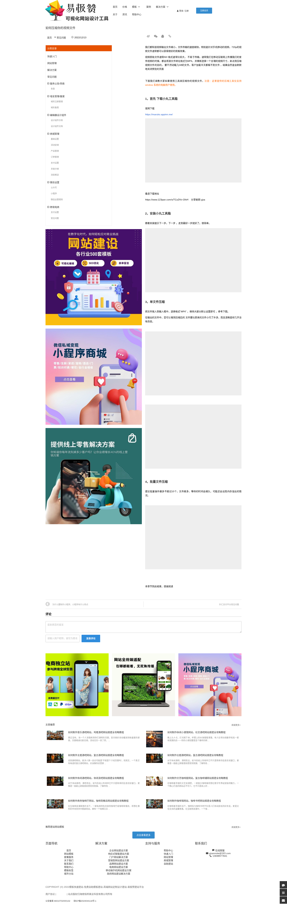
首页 (115, 6)
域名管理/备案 (57, 96)
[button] (204, 11)
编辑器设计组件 (58, 115)
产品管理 (55, 151)
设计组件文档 (57, 126)
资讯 (124, 14)
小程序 (54, 193)
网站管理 (52, 63)
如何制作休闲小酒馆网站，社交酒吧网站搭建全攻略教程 (196, 732)
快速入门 (52, 56)
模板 (134, 6)
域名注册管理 (57, 101)
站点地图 (61, 894)
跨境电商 (54, 207)
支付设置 (55, 163)
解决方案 (160, 6)
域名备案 (55, 107)
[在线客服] (283, 884)
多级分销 (55, 169)
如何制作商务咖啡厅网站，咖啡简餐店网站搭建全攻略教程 (98, 800)
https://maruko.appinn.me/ (159, 114)
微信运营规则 (57, 199)
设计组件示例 (57, 120)
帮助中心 (136, 14)
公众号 (54, 188)
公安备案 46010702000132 (58, 901)
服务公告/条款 (57, 83)
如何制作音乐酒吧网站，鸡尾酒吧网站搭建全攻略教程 (96, 732)
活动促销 (55, 145)
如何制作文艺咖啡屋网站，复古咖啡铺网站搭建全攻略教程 (197, 778)
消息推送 (55, 175)
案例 (148, 6)
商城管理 (54, 133)
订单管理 (55, 157)
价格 (124, 6)
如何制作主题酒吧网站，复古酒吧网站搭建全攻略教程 (96, 755)
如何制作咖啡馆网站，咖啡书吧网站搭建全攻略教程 (194, 800)
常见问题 (61, 37)
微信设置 (54, 182)
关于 (115, 14)
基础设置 (55, 139)
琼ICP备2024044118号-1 (85, 901)
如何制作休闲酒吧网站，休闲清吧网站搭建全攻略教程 (96, 778)
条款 (53, 89)
